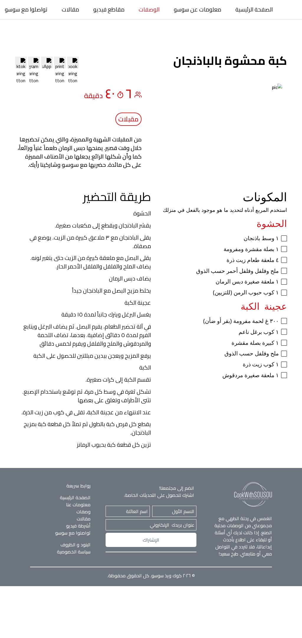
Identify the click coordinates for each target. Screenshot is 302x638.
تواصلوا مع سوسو (26, 9)
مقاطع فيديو (108, 9)
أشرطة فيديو (78, 525)
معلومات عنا (78, 504)
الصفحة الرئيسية (254, 9)
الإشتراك (151, 539)
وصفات (83, 511)
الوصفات (149, 9)
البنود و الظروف (75, 544)
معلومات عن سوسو (197, 9)
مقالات (70, 9)
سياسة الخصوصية (74, 551)
